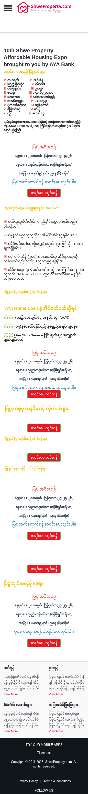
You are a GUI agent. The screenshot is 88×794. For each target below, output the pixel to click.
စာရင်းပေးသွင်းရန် (44, 193)
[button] (6, 8)
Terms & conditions (57, 781)
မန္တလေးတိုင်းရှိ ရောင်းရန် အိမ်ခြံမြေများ (21, 688)
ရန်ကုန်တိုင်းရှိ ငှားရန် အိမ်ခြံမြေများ (66, 682)
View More (11, 694)
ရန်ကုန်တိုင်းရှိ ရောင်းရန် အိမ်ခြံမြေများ (21, 682)
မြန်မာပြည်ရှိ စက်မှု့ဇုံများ (64, 713)
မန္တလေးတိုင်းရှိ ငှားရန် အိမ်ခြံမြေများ (66, 688)
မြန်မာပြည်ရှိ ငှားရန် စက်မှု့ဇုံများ (66, 719)
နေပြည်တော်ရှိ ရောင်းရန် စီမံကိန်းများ (21, 725)
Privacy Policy (27, 781)
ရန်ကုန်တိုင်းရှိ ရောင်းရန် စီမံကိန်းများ (21, 713)
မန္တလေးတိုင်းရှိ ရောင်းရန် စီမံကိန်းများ (21, 719)
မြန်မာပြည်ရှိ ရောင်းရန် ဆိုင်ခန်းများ (66, 725)
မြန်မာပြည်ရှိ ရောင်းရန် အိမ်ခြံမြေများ (21, 676)
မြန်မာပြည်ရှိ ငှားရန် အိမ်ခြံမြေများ (66, 676)
